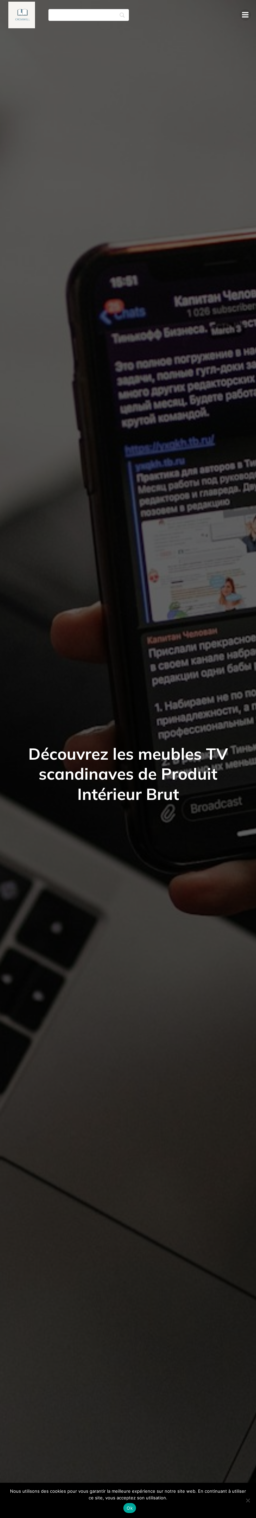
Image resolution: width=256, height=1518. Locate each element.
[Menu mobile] (245, 15)
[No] (247, 1500)
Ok (130, 1508)
